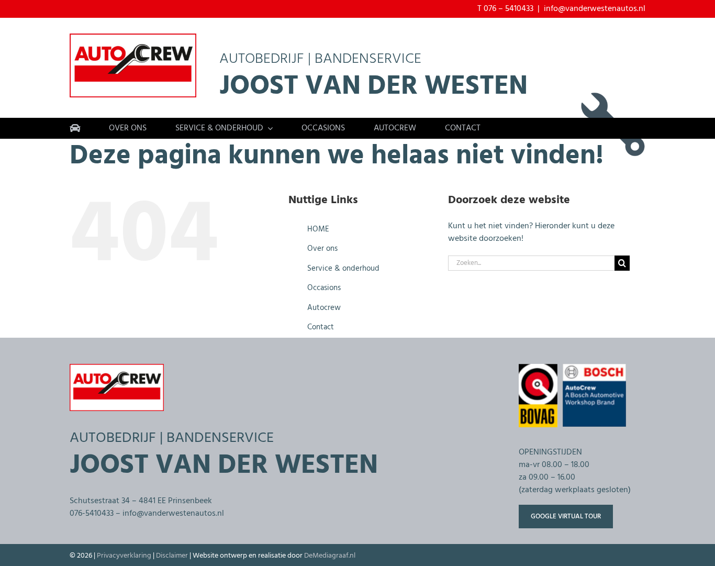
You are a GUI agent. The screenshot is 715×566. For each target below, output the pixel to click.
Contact (320, 327)
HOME (318, 229)
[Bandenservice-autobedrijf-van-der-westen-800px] (133, 38)
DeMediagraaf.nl (329, 556)
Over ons (322, 248)
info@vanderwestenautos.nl (594, 9)
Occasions (324, 288)
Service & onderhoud (343, 268)
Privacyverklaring (124, 556)
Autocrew (324, 308)
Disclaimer (172, 556)
